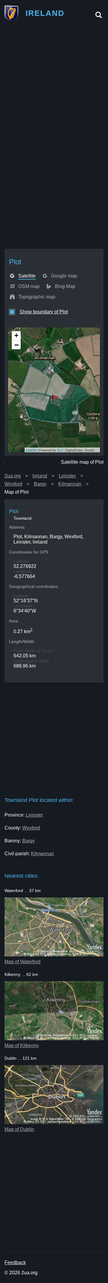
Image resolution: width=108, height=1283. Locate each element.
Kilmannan (69, 483)
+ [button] (16, 335)
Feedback (15, 1262)
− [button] (16, 345)
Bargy (40, 483)
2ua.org (12, 475)
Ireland (39, 475)
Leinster (67, 475)
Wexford (13, 483)
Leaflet (31, 450)
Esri (60, 450)
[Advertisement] (54, 82)
